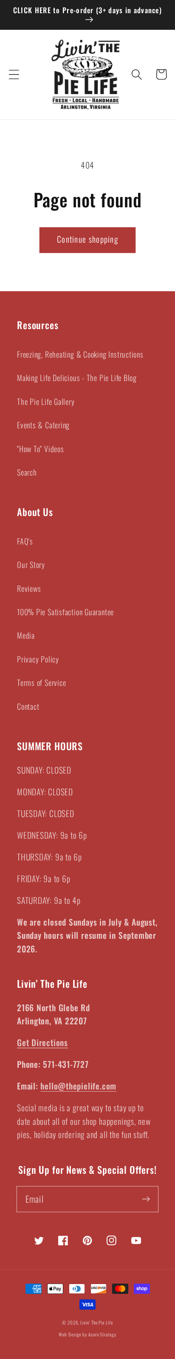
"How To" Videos (40, 448)
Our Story (31, 564)
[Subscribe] (146, 1199)
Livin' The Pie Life (96, 1322)
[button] (14, 74)
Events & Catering (43, 424)
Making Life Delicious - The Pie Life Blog (77, 377)
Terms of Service (41, 682)
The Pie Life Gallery (46, 401)
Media (26, 635)
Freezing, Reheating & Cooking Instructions (80, 354)
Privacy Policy (38, 659)
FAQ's (25, 541)
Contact (28, 706)
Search (27, 472)
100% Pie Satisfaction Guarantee (65, 611)
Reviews (29, 588)
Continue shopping (87, 239)
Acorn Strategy (102, 1334)
